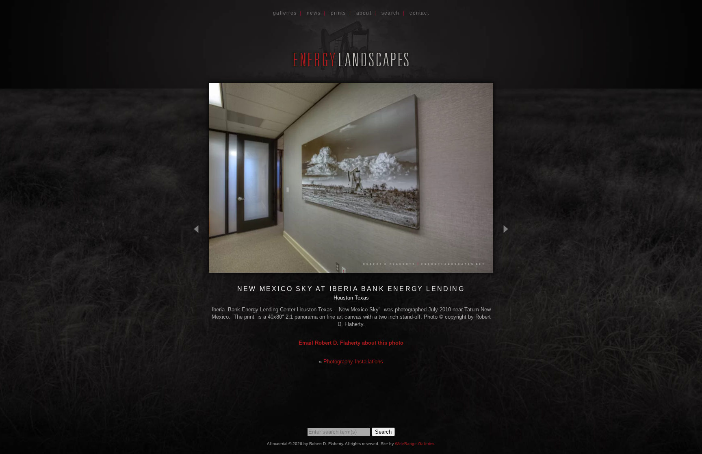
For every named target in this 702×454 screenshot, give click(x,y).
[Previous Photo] (200, 269)
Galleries (285, 13)
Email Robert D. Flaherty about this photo (351, 343)
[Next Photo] (502, 269)
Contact (419, 13)
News (314, 13)
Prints (338, 13)
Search (390, 13)
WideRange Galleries (414, 443)
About (363, 13)
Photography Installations (353, 361)
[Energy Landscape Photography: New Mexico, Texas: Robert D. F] (351, 66)
